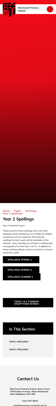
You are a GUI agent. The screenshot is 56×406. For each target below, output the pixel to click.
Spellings (31, 211)
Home (6, 211)
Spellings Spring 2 (20, 269)
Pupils (17, 211)
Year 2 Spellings (13, 213)
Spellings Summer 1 (20, 276)
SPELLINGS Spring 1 (20, 259)
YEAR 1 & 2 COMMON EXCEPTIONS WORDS (26, 302)
